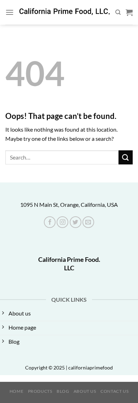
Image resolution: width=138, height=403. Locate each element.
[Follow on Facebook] (50, 222)
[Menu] (9, 12)
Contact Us (114, 391)
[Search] (118, 12)
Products (40, 391)
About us (85, 391)
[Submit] (126, 157)
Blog (63, 391)
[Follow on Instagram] (62, 222)
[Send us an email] (88, 222)
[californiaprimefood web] (64, 12)
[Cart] (129, 12)
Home (16, 391)
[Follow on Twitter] (75, 222)
